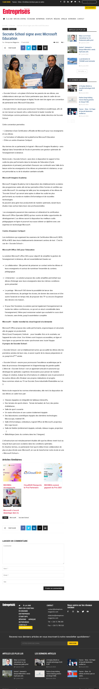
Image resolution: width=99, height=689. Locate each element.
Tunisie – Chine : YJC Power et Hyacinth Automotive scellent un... (87, 111)
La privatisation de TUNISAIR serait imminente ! (87, 61)
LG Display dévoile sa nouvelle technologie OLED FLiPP (87, 88)
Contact (80, 19)
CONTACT (50, 605)
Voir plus (81, 71)
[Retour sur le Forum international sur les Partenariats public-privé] (72, 38)
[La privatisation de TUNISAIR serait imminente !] (72, 61)
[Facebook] (61, 1)
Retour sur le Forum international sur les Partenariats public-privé (86, 38)
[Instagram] (64, 1)
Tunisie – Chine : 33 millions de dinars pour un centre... (87, 674)
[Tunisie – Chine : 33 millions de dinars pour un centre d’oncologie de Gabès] (72, 673)
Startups (49, 19)
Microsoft (13, 517)
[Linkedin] (68, 1)
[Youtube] (75, 1)
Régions (57, 19)
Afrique (64, 19)
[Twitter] (71, 1)
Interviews (72, 19)
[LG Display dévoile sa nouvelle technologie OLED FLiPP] (72, 88)
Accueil (4, 26)
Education (13, 29)
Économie (31, 19)
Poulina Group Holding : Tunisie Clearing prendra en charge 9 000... (86, 100)
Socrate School (24, 517)
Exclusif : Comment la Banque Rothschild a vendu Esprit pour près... (87, 50)
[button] (79, 2)
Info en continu (20, 19)
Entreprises (40, 19)
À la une (9, 19)
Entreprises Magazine (12, 42)
